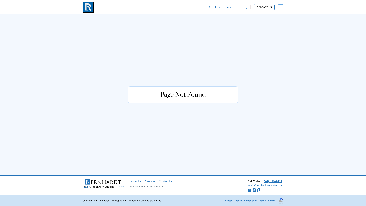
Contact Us (166, 181)
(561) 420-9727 (272, 181)
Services (229, 7)
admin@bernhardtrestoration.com (265, 185)
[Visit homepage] (88, 7)
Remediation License (255, 200)
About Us (214, 7)
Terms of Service (155, 186)
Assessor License (233, 200)
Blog (244, 7)
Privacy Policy (137, 186)
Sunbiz (271, 200)
